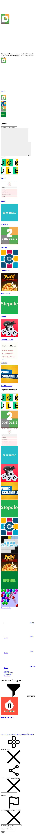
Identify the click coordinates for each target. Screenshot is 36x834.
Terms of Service (29, 734)
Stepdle (3, 317)
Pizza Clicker (5, 293)
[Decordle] (3, 116)
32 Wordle (4, 224)
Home (32, 622)
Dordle (3, 178)
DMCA (14, 734)
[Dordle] (3, 100)
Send (2, 832)
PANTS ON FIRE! (7, 718)
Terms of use (7, 674)
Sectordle (4, 363)
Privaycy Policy (8, 672)
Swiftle (3, 201)
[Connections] (3, 105)
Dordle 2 (4, 247)
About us (6, 671)
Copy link (3, 795)
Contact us (7, 676)
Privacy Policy (21, 734)
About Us (3, 734)
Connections (5, 270)
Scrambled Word (7, 340)
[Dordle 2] (3, 111)
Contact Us (9, 734)
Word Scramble (6, 386)
